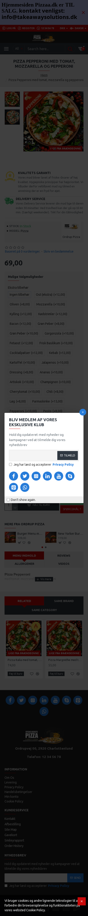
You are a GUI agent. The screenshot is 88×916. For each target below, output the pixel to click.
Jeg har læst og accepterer (44, 464)
